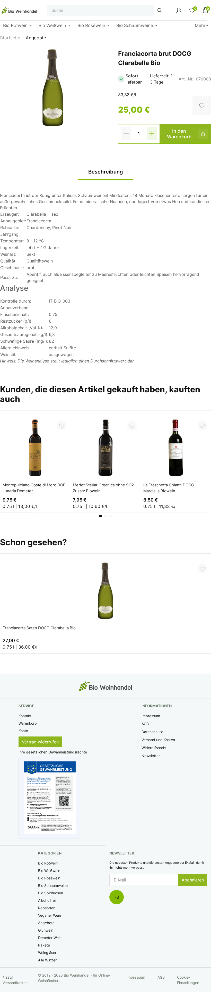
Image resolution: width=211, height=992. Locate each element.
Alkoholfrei (47, 900)
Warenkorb (28, 723)
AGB (145, 724)
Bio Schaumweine (53, 885)
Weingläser (47, 952)
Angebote (46, 923)
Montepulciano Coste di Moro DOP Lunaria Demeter (34, 488)
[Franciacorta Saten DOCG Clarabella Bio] (105, 590)
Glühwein (45, 930)
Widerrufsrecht (154, 747)
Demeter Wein (49, 937)
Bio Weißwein (49, 870)
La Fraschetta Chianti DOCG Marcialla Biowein (168, 488)
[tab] (100, 516)
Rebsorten (46, 908)
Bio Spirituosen (50, 893)
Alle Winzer (47, 960)
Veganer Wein (49, 915)
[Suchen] (159, 10)
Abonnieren (193, 879)
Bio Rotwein (48, 863)
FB (117, 897)
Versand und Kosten (158, 740)
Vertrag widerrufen (40, 741)
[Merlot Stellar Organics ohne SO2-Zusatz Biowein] (105, 448)
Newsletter (151, 755)
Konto (23, 731)
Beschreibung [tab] (105, 172)
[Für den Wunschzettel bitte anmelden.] (61, 425)
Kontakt (25, 716)
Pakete (44, 945)
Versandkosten (15, 982)
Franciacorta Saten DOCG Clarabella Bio (39, 627)
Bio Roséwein (49, 878)
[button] (50, 797)
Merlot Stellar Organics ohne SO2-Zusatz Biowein (104, 488)
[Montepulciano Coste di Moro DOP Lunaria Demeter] (35, 448)
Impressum (151, 716)
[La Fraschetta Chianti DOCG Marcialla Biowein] (175, 448)
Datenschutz (152, 732)
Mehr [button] (200, 25)
